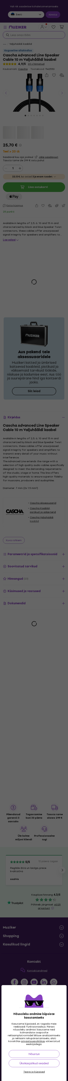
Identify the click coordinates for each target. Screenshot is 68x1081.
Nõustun (34, 1054)
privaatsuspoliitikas (33, 1041)
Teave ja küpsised (34, 1072)
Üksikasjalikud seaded (34, 1063)
